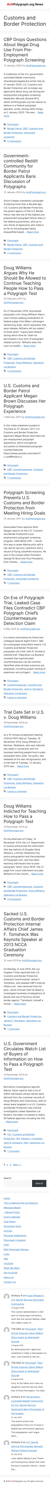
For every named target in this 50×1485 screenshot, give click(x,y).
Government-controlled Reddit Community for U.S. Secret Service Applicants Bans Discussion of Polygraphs (27, 1405)
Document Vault (12, 1226)
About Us (9, 1277)
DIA (18, 1138)
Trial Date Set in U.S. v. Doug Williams (24, 714)
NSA (26, 1142)
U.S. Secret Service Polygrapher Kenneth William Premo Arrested (27, 1446)
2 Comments (14, 253)
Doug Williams (24, 362)
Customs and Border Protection (24, 1016)
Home (7, 1198)
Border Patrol (14, 128)
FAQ (6, 1258)
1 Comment (13, 583)
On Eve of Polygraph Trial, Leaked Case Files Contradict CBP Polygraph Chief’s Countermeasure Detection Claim (24, 610)
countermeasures (22, 469)
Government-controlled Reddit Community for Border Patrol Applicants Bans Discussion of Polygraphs (21, 171)
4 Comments (14, 371)
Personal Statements (15, 1235)
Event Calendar (12, 1217)
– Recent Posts (12, 1212)
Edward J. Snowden (31, 1138)
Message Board (12, 1207)
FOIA (6, 1244)
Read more (33, 232)
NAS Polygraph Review (16, 1249)
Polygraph (12, 124)
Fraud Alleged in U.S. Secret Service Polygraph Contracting (27, 1299)
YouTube (8, 1263)
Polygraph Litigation (15, 1240)
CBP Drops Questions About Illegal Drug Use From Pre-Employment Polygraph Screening (25, 49)
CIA (9, 1134)
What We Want (12, 1268)
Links (6, 1254)
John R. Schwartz (33, 689)
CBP (25, 128)
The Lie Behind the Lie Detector (21, 1203)
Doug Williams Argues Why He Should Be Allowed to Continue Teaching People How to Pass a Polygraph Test (25, 280)
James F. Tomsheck (14, 1020)
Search (7, 1178)
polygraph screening (27, 578)
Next (17, 1164)
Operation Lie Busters (15, 693)
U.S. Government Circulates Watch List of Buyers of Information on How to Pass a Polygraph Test (25, 1056)
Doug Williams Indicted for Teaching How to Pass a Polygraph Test (25, 813)
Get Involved (10, 1272)
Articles (8, 1231)
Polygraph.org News (25, 4)
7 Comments (14, 478)
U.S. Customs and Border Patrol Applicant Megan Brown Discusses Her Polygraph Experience (25, 398)
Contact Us (10, 1282)
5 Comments (14, 141)
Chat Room (10, 1221)
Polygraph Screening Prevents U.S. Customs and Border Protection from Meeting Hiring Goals (24, 503)
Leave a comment (17, 697)
